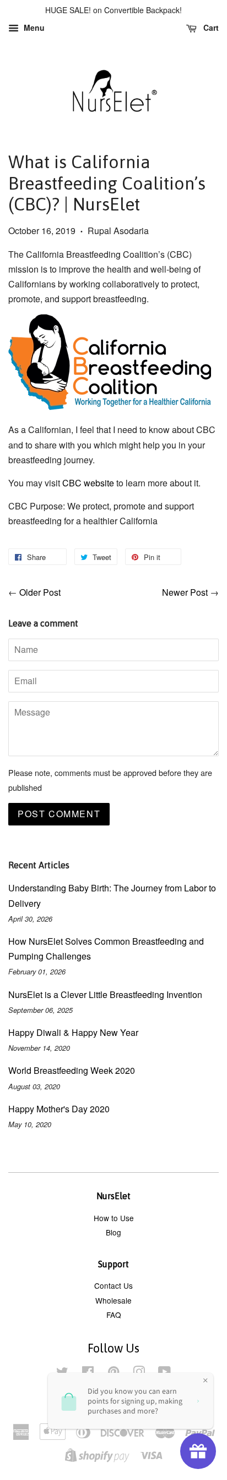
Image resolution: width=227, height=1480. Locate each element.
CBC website (88, 482)
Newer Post (185, 592)
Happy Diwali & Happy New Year (73, 1032)
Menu (33, 27)
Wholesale (113, 1300)
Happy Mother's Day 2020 (59, 1108)
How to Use (114, 1217)
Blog (113, 1232)
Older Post (40, 592)
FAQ (113, 1314)
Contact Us (113, 1285)
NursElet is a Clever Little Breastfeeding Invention (105, 994)
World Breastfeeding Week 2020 (71, 1070)
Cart (210, 27)
